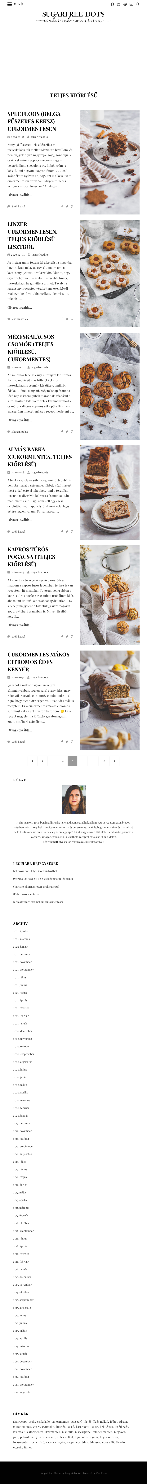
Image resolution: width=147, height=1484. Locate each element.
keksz (94, 1427)
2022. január (20, 946)
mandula (67, 1432)
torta (34, 1442)
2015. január (20, 1354)
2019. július (19, 1161)
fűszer (123, 1421)
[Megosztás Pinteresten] (72, 206)
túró (41, 1442)
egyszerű (76, 1421)
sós (41, 1437)
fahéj (87, 1421)
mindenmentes (102, 1432)
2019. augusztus (22, 1154)
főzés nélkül (100, 1421)
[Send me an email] (131, 4)
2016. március (21, 1254)
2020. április (20, 1092)
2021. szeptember (23, 969)
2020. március (21, 1100)
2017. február (20, 1215)
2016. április (20, 1246)
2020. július (20, 1069)
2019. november (22, 1131)
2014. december (22, 1361)
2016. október (21, 1223)
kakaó (70, 1427)
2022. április (20, 931)
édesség (95, 1442)
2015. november (22, 1284)
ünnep (28, 1447)
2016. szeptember (23, 1231)
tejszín (94, 1437)
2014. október (21, 1376)
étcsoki (17, 1447)
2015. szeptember (23, 1300)
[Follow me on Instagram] (119, 4)
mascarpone (83, 1432)
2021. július (19, 977)
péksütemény (29, 1437)
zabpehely (73, 1442)
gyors (36, 1427)
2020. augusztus (22, 1062)
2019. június (20, 1169)
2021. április (20, 1000)
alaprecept (20, 1421)
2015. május (20, 1330)
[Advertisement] (73, 52)
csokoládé (43, 1421)
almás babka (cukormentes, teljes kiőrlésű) (39, 457)
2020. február (21, 1108)
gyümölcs (48, 1427)
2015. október (21, 1292)
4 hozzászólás (19, 431)
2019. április (20, 1185)
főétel (113, 1421)
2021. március (21, 1008)
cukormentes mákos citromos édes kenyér (38, 662)
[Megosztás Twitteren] (67, 206)
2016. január (20, 1269)
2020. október (21, 1046)
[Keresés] (138, 4)
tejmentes (81, 1437)
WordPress (101, 1473)
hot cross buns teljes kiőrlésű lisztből (35, 871)
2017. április (20, 1200)
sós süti (50, 1437)
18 (105, 761)
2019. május (20, 1177)
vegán (61, 1442)
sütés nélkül (65, 1437)
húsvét (60, 1427)
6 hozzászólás (19, 319)
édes (85, 1442)
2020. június (20, 1077)
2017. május (19, 1192)
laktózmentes (34, 1432)
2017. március (21, 1207)
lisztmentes (52, 1432)
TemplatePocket (73, 1473)
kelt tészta (106, 1427)
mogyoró (120, 1432)
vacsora (51, 1442)
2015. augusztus (22, 1307)
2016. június (20, 1238)
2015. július (19, 1315)
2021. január (20, 1023)
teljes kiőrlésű (109, 1437)
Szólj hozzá (18, 206)
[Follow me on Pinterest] (125, 4)
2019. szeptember (23, 1146)
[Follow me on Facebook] (112, 4)
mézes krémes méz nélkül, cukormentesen (38, 902)
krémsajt (18, 1432)
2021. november (22, 962)
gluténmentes (22, 1427)
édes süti (108, 1442)
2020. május (20, 1085)
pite (15, 1437)
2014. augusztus (22, 1392)
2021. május (20, 992)
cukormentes (60, 1421)
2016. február (21, 1261)
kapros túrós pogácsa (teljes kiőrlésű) (31, 557)
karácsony (82, 1427)
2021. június (20, 985)
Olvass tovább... (19, 195)
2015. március (21, 1346)
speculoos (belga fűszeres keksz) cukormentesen (34, 121)
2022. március (21, 939)
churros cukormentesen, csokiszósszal (36, 886)
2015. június (20, 1323)
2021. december (22, 954)
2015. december (22, 1277)
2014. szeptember (23, 1384)
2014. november (22, 1369)
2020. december (22, 1031)
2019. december (22, 1123)
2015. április (20, 1338)
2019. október (21, 1138)
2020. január (20, 1115)
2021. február (21, 1016)
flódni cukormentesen (26, 894)
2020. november (22, 1039)
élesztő (120, 1442)
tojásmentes (21, 1442)
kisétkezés (121, 1427)
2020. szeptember (23, 1054)
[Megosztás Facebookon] (62, 206)
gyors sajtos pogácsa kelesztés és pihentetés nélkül (43, 878)
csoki (32, 1421)
